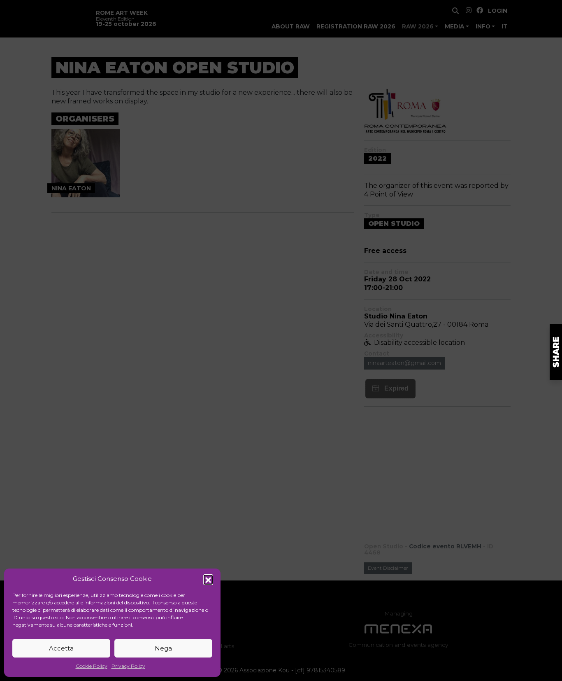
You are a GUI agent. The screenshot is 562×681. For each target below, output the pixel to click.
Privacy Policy (128, 666)
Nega (163, 648)
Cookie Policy (91, 666)
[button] (208, 579)
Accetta (61, 648)
